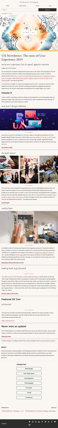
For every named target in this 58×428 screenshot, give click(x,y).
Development (29, 378)
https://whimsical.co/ (8, 320)
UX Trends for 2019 (46, 137)
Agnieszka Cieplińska (8, 135)
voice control (18, 76)
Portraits (29, 388)
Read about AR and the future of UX (12, 262)
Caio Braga (34, 277)
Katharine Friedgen (29, 2)
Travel (29, 392)
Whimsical (31, 310)
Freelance (29, 397)
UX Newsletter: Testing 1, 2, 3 (13, 411)
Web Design (29, 368)
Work (7, 5)
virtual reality (28, 76)
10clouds (26, 135)
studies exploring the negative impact (26, 78)
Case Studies (22, 5)
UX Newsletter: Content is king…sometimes (40, 411)
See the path (5, 203)
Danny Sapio (19, 255)
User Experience (53, 14)
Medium (31, 132)
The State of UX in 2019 (9, 277)
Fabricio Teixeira (24, 277)
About (37, 5)
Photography (29, 383)
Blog (50, 5)
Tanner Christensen (17, 197)
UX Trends (31, 273)
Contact (4, 423)
